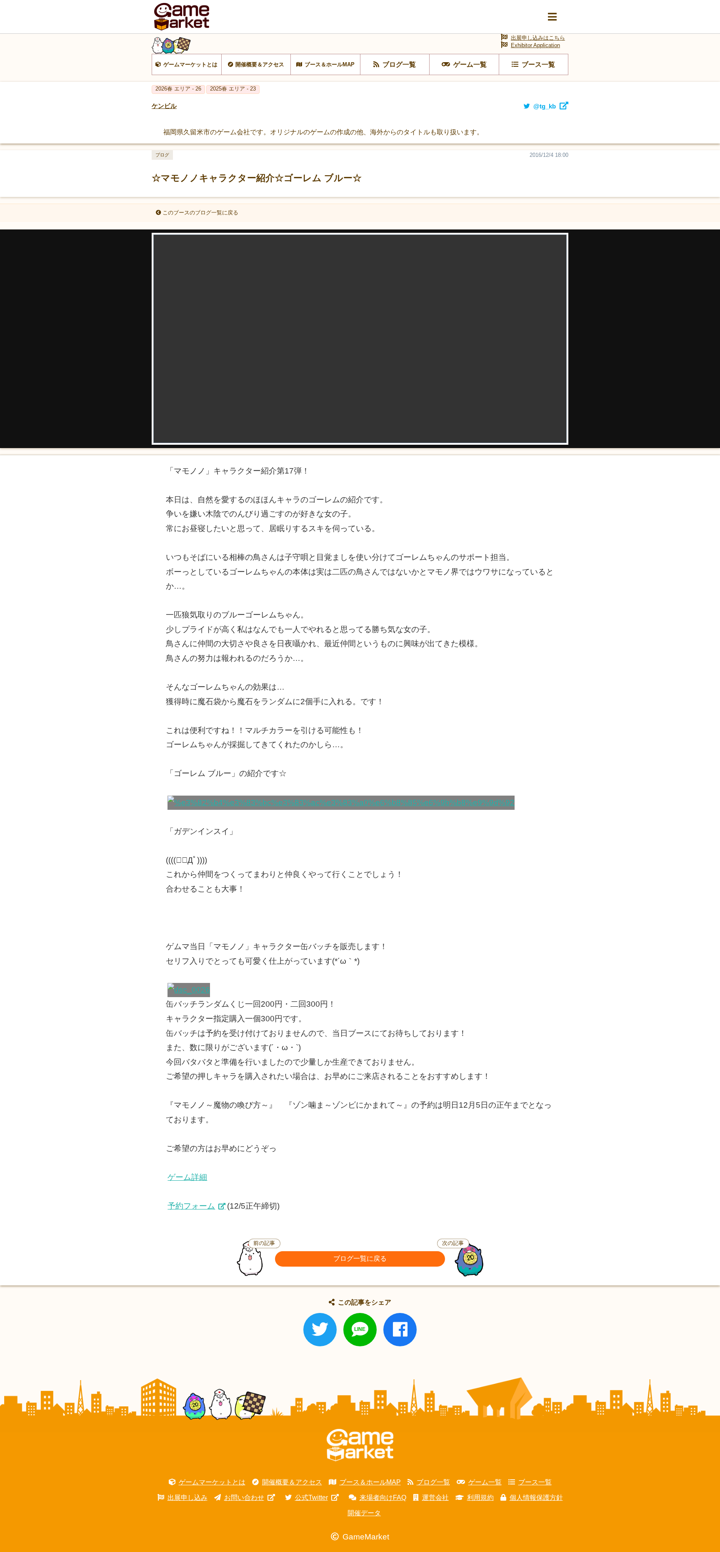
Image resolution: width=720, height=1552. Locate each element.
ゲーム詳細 (187, 1177)
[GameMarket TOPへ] (360, 1445)
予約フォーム (191, 1206)
